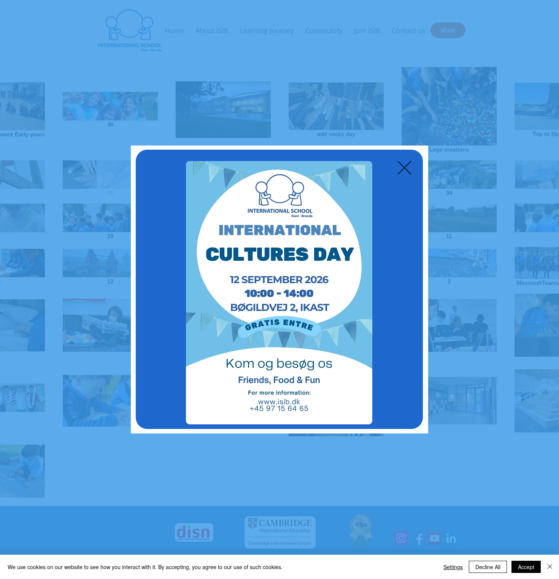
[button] (404, 167)
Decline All (487, 567)
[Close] (549, 567)
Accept (526, 567)
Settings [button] (453, 567)
